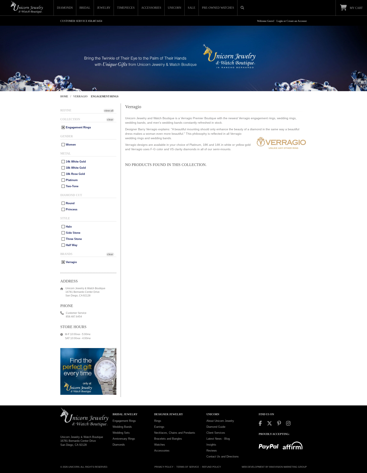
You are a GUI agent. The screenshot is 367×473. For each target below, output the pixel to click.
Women (70, 144)
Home (64, 96)
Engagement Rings (78, 127)
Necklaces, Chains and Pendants (174, 432)
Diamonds (119, 444)
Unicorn (73, 467)
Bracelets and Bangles (168, 438)
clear (110, 119)
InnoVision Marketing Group (288, 467)
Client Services (215, 432)
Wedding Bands (122, 426)
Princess (71, 209)
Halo (68, 226)
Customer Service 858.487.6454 (81, 21)
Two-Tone (71, 186)
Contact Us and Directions (222, 456)
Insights (211, 444)
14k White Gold (75, 161)
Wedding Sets (121, 432)
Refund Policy (211, 467)
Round (70, 203)
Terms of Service (187, 467)
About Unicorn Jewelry (220, 420)
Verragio (80, 96)
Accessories (161, 450)
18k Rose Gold (75, 174)
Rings (157, 420)
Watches (159, 444)
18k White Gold (75, 167)
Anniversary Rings (124, 438)
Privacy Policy (163, 467)
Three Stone (73, 239)
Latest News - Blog (218, 438)
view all (108, 110)
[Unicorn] (27, 7)
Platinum (71, 180)
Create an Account (297, 21)
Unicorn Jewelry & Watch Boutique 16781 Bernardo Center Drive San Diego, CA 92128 (81, 440)
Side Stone (72, 232)
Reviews (211, 450)
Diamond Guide (215, 426)
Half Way (71, 245)
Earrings (159, 426)
